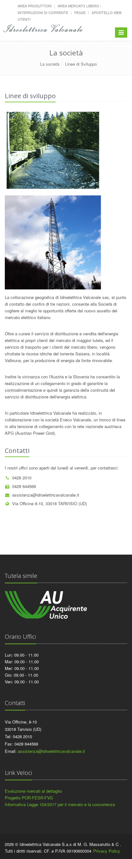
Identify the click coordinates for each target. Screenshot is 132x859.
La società (49, 64)
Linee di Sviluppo (81, 64)
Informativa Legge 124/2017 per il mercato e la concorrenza (60, 804)
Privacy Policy (106, 851)
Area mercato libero (78, 5)
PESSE (80, 12)
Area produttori (35, 5)
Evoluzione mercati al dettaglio (33, 791)
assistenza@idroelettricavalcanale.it (45, 495)
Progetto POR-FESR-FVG (29, 798)
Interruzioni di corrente (43, 12)
